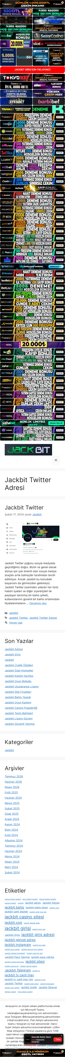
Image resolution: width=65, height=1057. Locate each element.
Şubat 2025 (12, 808)
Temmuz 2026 (14, 776)
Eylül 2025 (11, 792)
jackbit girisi (18, 928)
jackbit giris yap (38, 929)
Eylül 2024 (11, 835)
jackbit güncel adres (20, 940)
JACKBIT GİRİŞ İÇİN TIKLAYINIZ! (32, 69)
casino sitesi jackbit (13, 899)
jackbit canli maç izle (38, 912)
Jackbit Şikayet (47, 987)
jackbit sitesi (35, 961)
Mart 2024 (11, 867)
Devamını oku (38, 603)
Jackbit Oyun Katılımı (18, 702)
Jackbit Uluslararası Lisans (22, 686)
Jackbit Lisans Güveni (18, 718)
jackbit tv (36, 971)
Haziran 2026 (13, 781)
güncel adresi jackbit (47, 899)
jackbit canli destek (16, 911)
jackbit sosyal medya (28, 966)
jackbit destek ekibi (32, 923)
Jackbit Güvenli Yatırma (20, 723)
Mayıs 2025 (12, 803)
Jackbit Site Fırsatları (18, 691)
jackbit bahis (14, 907)
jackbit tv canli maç (19, 975)
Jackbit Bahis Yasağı (18, 697)
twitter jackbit (10, 992)
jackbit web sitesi (31, 984)
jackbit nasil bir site (35, 953)
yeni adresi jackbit (25, 992)
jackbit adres (33, 902)
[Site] (32, 116)
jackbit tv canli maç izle (19, 979)
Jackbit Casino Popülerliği (21, 707)
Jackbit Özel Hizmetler (19, 670)
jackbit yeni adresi (12, 988)
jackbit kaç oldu (39, 945)
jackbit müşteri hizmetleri (15, 953)
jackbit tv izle (40, 980)
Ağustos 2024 (14, 840)
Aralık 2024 (12, 819)
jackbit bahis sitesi (37, 907)
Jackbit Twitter (24, 507)
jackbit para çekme (42, 957)
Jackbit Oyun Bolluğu (18, 681)
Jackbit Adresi (14, 649)
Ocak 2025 (11, 813)
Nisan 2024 (12, 861)
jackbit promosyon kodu (14, 962)
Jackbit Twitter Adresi (43, 617)
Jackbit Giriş (13, 654)
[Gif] (32, 188)
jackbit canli (54, 908)
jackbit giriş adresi (38, 934)
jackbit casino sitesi (24, 916)
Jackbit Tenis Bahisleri (19, 713)
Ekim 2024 (11, 829)
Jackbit (13, 613)
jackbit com (13, 922)
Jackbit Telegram (18, 970)
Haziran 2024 (13, 851)
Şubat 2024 (12, 872)
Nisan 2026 (12, 787)
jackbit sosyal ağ (11, 966)
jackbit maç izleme (12, 949)
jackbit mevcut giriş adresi (32, 949)
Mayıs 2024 (12, 856)
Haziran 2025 (13, 797)
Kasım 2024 (12, 824)
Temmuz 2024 (14, 845)
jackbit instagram (18, 945)
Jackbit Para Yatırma (17, 957)
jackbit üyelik (29, 987)
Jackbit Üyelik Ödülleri (19, 665)
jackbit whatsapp (47, 984)
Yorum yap (15, 622)
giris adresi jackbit (30, 899)
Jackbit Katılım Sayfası (19, 675)
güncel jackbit (10, 903)
